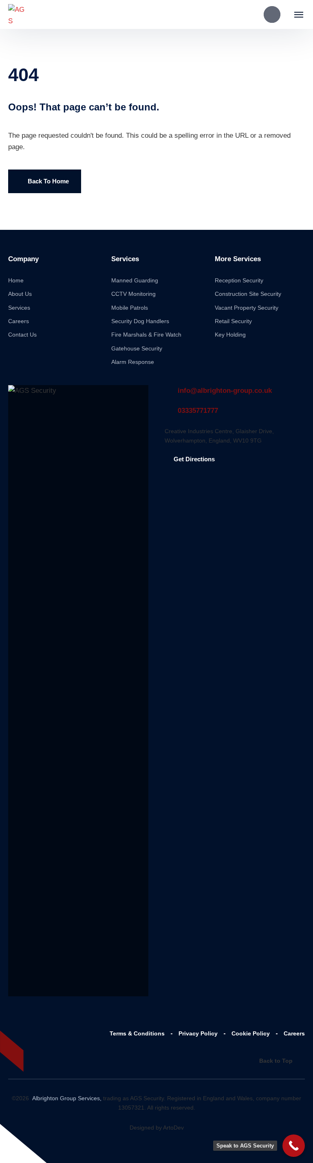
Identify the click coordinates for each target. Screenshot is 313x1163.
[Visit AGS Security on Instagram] (30, 1053)
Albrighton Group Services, (66, 1098)
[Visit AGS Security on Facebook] (11, 1033)
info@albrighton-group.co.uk (225, 390)
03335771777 (198, 410)
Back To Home (48, 181)
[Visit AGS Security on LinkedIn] (11, 1053)
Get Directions (194, 459)
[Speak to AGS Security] (293, 1145)
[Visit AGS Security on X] (30, 1033)
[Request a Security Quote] (272, 14)
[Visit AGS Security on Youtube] (49, 1033)
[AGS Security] (17, 14)
